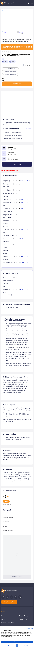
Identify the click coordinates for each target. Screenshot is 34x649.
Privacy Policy (23, 616)
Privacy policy (29, 628)
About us (4, 619)
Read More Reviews (17, 576)
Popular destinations (7, 623)
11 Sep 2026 (12, 149)
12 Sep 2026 (12, 154)
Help (2, 616)
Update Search (17, 164)
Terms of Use (23, 619)
